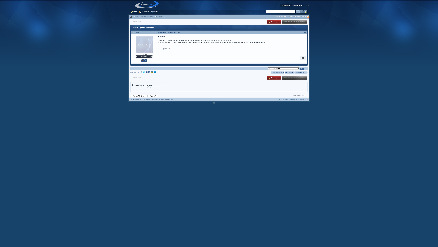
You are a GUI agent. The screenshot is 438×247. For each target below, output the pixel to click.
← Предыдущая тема (277, 72)
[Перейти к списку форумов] (148, 4)
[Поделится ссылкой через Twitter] (144, 72)
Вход (135, 11)
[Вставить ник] (142, 60)
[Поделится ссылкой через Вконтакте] (149, 72)
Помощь (156, 11)
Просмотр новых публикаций (296, 16)
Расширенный (302, 11)
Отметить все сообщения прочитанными (162, 99)
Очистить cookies (145, 99)
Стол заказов (289, 72)
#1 (305, 32)
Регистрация (145, 11)
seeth (137, 32)
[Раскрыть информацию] (145, 60)
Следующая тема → (301, 72)
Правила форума (280, 16)
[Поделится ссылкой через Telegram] (155, 72)
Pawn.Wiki (305, 99)
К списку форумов (134, 99)
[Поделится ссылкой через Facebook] (146, 72)
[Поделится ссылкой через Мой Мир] (152, 72)
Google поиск (305, 11)
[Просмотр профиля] (144, 44)
